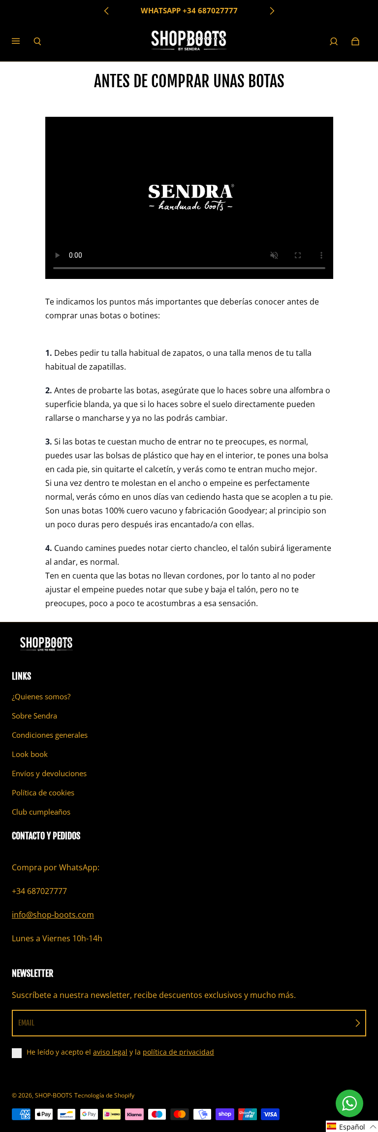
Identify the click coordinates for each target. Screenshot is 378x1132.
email (26, 1023)
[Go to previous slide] (107, 11)
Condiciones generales (50, 735)
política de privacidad (178, 1052)
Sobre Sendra (34, 716)
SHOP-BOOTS (53, 1095)
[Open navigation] (22, 41)
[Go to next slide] (272, 11)
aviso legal (110, 1052)
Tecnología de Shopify (104, 1095)
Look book (30, 754)
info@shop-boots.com (53, 914)
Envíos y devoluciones (49, 773)
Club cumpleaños (41, 812)
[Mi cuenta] (334, 41)
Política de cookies (43, 793)
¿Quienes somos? (41, 696)
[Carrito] (355, 41)
